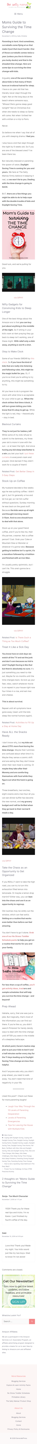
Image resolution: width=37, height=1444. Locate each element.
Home (18, 1389)
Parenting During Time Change (21, 1161)
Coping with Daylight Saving (13, 1138)
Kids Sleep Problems (9, 1158)
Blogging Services (18, 1381)
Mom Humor (8, 1135)
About (18, 1413)
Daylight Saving (22, 1140)
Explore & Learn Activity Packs (19, 1385)
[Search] (32, 1321)
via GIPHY (18, 297)
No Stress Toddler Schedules (18, 1393)
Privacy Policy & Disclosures (18, 1429)
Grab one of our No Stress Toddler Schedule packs (18, 936)
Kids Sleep (15, 1153)
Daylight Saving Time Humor (20, 1145)
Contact (18, 1421)
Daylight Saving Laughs (20, 1143)
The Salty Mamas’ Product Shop (18, 1401)
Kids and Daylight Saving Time (18, 1151)
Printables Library (18, 1397)
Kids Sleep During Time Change (21, 1156)
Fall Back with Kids (12, 1148)
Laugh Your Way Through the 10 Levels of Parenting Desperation (21, 1110)
